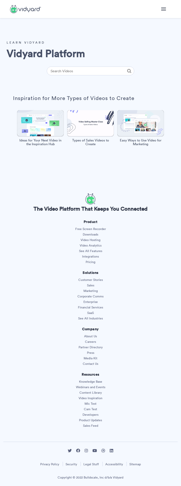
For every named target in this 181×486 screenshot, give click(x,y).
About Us (90, 336)
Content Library (90, 393)
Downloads (90, 234)
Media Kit (90, 358)
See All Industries (90, 318)
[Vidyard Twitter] (70, 450)
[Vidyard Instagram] (86, 450)
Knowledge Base (90, 382)
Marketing (90, 291)
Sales (90, 285)
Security (71, 464)
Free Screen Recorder (90, 229)
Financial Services (90, 307)
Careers (90, 342)
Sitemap (135, 464)
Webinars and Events (90, 387)
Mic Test (90, 404)
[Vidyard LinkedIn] (111, 450)
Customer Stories (90, 280)
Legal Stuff (91, 464)
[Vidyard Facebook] (78, 450)
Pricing (90, 262)
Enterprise (90, 302)
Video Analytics (91, 245)
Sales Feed (90, 426)
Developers (90, 415)
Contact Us (90, 364)
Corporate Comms (90, 296)
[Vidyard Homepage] (90, 203)
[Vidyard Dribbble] (103, 450)
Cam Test (90, 409)
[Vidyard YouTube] (94, 450)
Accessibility (114, 464)
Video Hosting (90, 240)
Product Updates (90, 420)
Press (90, 353)
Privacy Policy (49, 464)
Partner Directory (91, 347)
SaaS (90, 313)
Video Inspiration (90, 398)
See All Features (90, 251)
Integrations (90, 256)
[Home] (25, 8)
